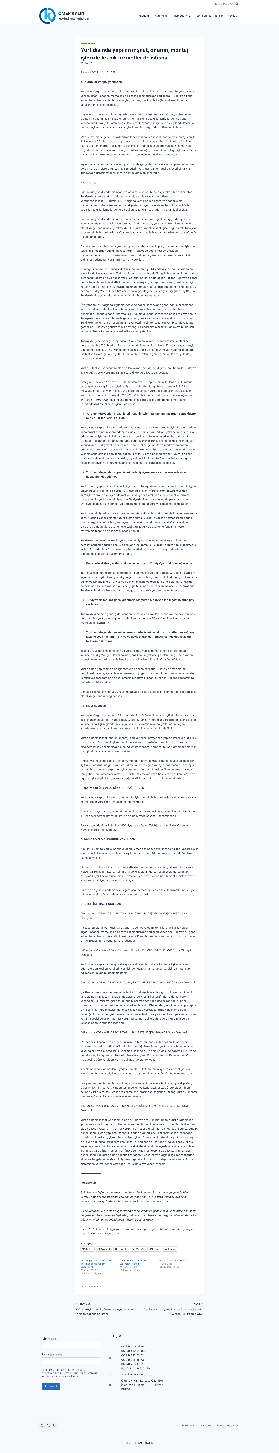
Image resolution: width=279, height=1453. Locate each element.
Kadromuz (207, 1425)
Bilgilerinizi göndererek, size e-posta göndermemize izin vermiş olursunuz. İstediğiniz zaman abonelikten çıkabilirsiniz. (70, 1373)
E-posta (52, 1354)
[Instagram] (54, 1425)
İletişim (219, 15)
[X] (48, 1425)
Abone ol (51, 1386)
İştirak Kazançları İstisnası (172, 1260)
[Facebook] (42, 1425)
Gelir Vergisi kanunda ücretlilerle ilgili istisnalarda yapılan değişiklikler (97, 1263)
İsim (49, 1338)
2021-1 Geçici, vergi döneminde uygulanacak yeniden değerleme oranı (104, 1309)
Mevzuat (232, 15)
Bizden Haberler (227, 1425)
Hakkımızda (189, 1425)
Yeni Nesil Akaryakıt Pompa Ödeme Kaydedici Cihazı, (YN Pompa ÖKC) (174, 1309)
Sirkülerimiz (203, 15)
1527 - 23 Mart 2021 (93, 1286)
